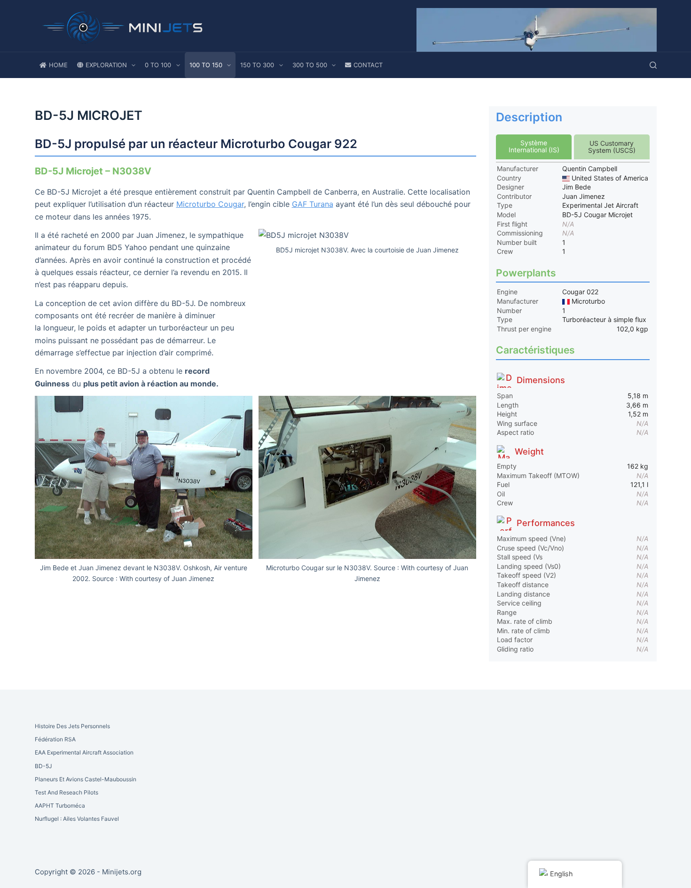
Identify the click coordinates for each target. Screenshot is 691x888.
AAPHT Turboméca (60, 805)
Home (58, 65)
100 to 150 (205, 65)
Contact (368, 65)
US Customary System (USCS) (612, 146)
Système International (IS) (534, 146)
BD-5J (43, 766)
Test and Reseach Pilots (66, 792)
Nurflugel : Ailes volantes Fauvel (77, 818)
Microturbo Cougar (210, 204)
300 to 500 (309, 65)
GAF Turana (312, 204)
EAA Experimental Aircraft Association (84, 752)
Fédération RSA (55, 739)
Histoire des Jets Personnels (72, 726)
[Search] (653, 65)
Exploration (106, 65)
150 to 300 (257, 65)
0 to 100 (158, 65)
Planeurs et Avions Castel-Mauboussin (85, 779)
